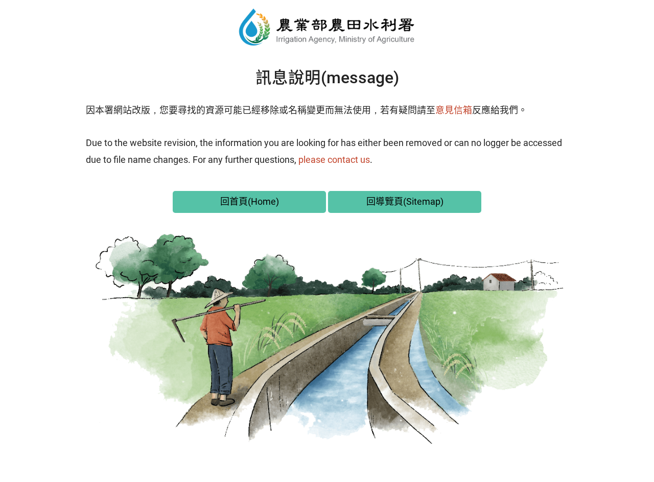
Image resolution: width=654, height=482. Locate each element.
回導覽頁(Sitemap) (404, 201)
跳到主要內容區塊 (47, 10)
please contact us (334, 159)
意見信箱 (453, 110)
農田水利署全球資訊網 (327, 27)
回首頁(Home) (249, 201)
